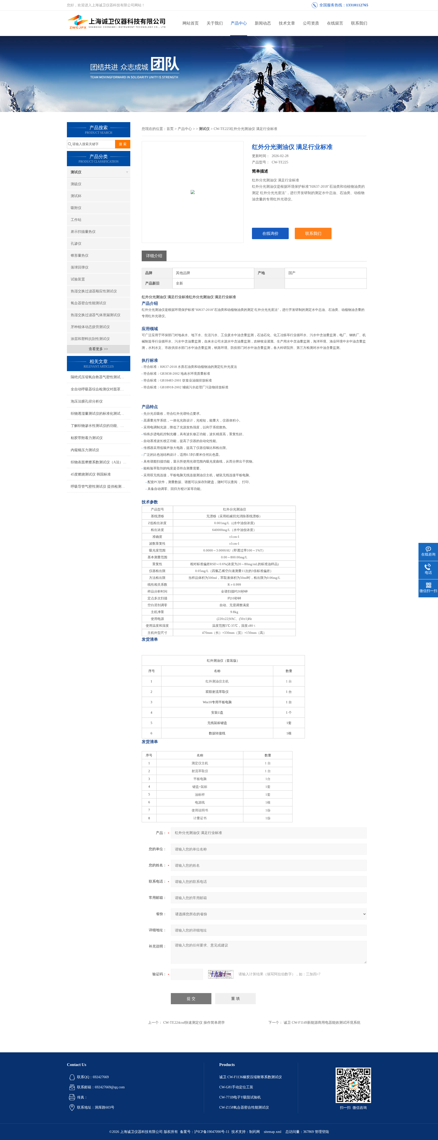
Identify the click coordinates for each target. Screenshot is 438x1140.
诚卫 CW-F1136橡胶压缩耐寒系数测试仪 (250, 1077)
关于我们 (215, 23)
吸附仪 (76, 208)
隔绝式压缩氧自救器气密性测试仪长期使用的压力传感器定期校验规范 (100, 377)
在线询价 (270, 233)
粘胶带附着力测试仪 (87, 438)
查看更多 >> (98, 349)
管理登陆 (322, 1132)
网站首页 (190, 23)
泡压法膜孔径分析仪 (87, 401)
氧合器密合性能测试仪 (88, 303)
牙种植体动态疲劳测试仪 (90, 327)
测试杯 (76, 196)
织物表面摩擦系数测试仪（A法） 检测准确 (100, 462)
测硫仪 (76, 184)
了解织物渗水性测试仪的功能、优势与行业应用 (100, 426)
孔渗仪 (76, 243)
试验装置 (78, 279)
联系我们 (359, 23)
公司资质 (311, 23)
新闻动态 (263, 23)
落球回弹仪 (79, 267)
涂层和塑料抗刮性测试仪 (90, 339)
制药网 (254, 1132)
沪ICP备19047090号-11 (211, 1132)
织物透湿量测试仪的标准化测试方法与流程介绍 (100, 413)
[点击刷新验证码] (220, 974)
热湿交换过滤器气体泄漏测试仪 (95, 315)
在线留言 (335, 23)
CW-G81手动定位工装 (236, 1087)
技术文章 (287, 23)
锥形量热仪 (79, 255)
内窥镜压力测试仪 (85, 450)
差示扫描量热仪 (83, 232)
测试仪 (76, 172)
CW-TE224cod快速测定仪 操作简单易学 (194, 1022)
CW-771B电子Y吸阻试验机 (240, 1097)
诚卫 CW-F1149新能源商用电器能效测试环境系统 (322, 1022)
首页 (170, 129)
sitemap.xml (272, 1132)
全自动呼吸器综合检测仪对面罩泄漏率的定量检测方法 (100, 389)
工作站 (76, 220)
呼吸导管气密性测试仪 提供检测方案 (100, 486)
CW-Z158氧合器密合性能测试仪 (244, 1107)
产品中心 (239, 23)
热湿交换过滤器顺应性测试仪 (94, 291)
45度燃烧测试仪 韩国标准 (91, 474)
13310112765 (357, 5)
